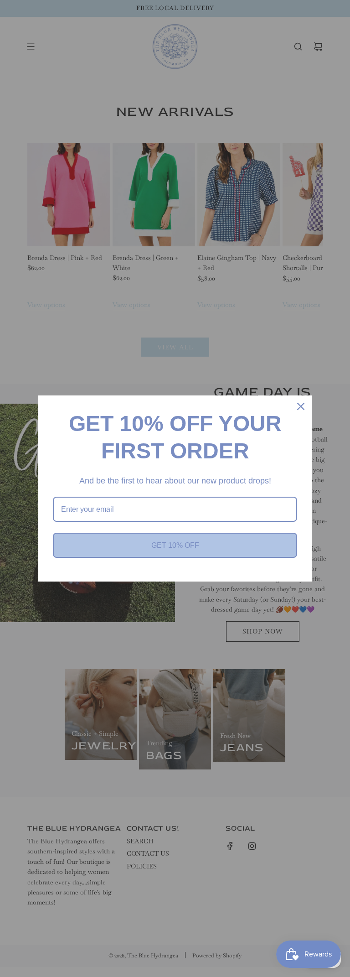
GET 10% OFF (175, 545)
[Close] (301, 406)
